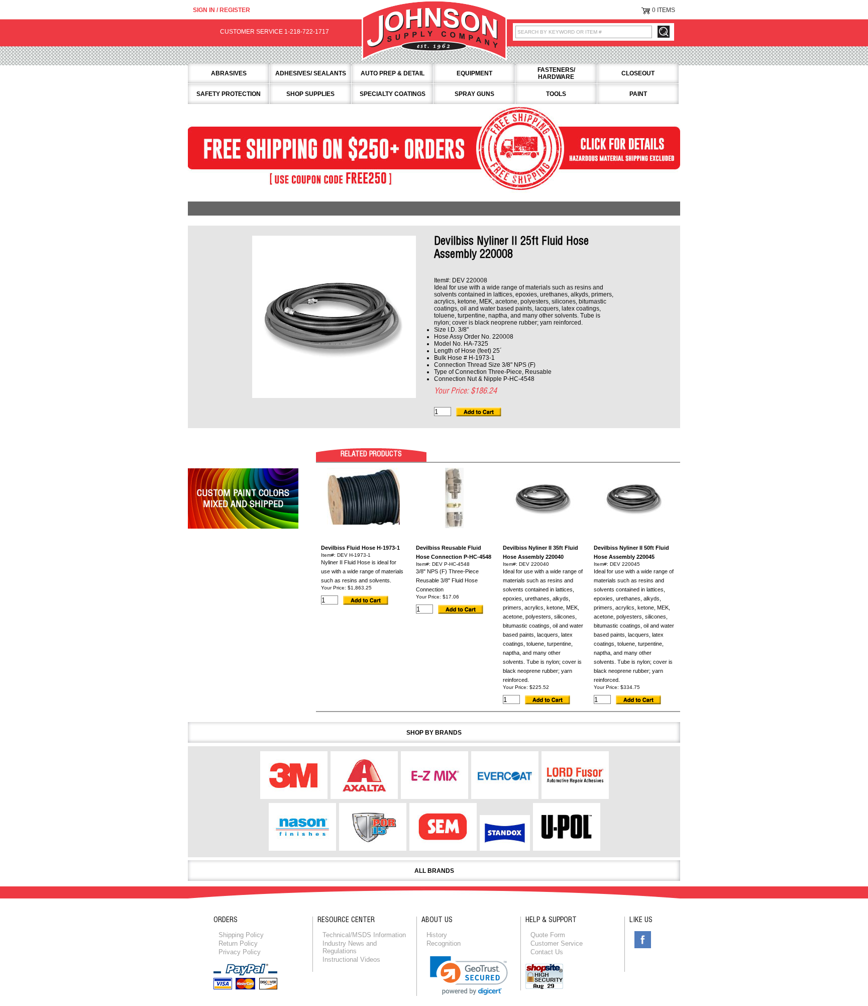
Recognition (443, 943)
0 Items (663, 10)
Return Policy (238, 943)
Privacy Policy (240, 952)
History (436, 935)
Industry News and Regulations (349, 947)
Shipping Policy (241, 935)
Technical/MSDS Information (364, 935)
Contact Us (546, 952)
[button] (468, 975)
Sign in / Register (221, 10)
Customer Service (556, 943)
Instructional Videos (351, 959)
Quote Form (547, 935)
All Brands (434, 870)
